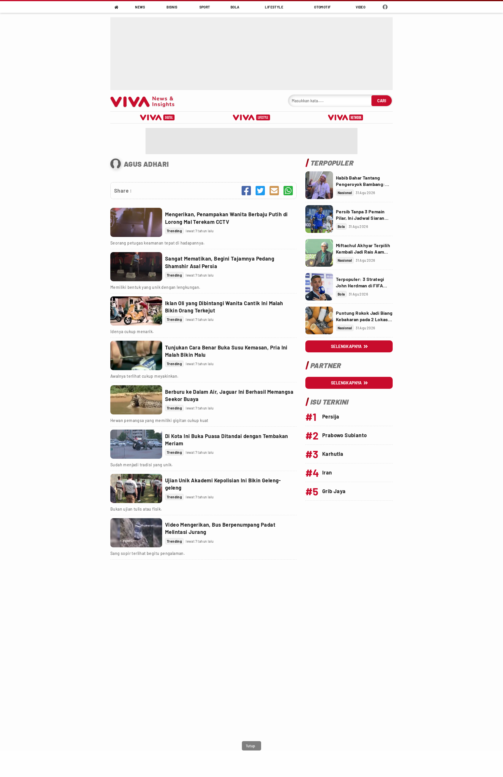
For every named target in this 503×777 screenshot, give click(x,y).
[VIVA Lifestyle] (251, 117)
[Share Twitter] (260, 191)
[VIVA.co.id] (145, 100)
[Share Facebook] (246, 191)
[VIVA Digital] (157, 117)
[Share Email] (274, 191)
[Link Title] (136, 222)
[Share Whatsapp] (288, 191)
